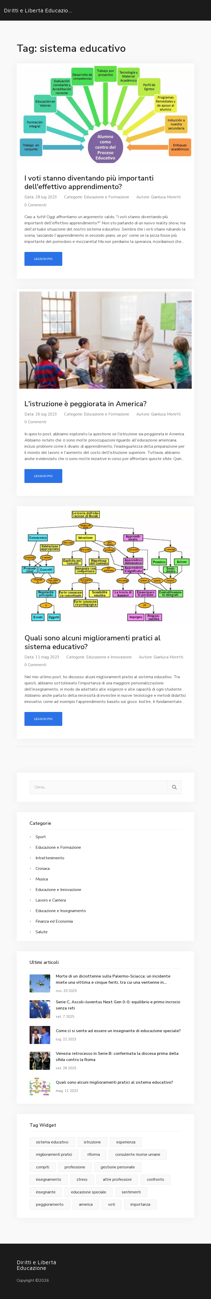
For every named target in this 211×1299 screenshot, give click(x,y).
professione (75, 1167)
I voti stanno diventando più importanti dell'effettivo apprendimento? (89, 182)
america (86, 1204)
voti (111, 1204)
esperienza (125, 1142)
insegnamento (48, 1179)
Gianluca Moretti (166, 197)
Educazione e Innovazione (109, 657)
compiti (42, 1167)
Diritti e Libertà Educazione (39, 10)
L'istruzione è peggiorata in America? (85, 404)
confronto (155, 1179)
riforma (93, 1154)
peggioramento (50, 1204)
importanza (140, 1204)
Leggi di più (43, 259)
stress (82, 1179)
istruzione (92, 1142)
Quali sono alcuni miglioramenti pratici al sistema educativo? (92, 642)
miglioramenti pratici (54, 1154)
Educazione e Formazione (106, 197)
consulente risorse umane (137, 1154)
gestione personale (118, 1167)
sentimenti (131, 1192)
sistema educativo (52, 1142)
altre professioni (117, 1179)
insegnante (46, 1192)
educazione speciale (88, 1192)
